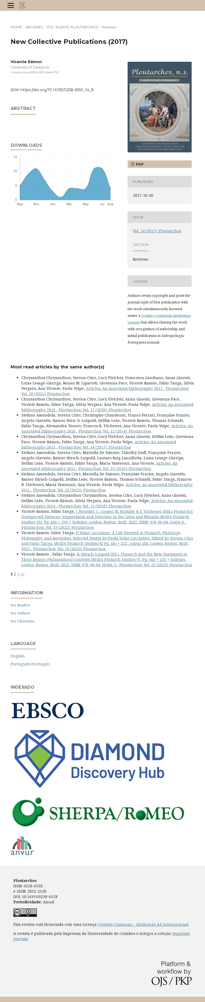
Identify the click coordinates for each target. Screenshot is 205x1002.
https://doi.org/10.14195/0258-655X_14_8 (57, 89)
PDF (139, 164)
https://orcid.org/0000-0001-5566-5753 (34, 72)
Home (16, 27)
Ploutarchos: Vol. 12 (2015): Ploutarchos (69, 489)
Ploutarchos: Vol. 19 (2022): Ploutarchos (57, 527)
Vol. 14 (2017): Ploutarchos (72, 27)
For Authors (20, 613)
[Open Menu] (10, 5)
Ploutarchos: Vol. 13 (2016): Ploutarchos (114, 468)
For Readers (20, 605)
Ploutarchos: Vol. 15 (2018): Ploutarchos (94, 505)
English (18, 655)
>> (22, 573)
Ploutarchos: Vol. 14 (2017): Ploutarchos (94, 447)
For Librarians (22, 621)
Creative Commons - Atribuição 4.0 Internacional (143, 924)
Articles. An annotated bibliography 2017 (125, 388)
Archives (34, 27)
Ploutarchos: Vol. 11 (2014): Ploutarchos (114, 431)
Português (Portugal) (30, 663)
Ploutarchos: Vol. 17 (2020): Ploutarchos (94, 409)
